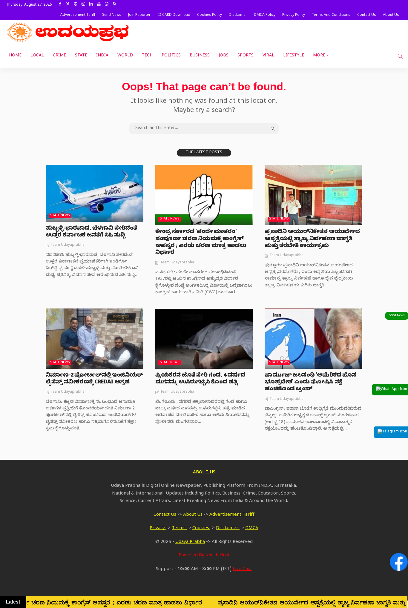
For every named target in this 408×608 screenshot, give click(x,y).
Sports (245, 56)
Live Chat (242, 569)
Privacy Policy (293, 15)
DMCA (251, 529)
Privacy (158, 529)
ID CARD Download (173, 15)
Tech (147, 56)
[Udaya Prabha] (68, 32)
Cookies (201, 529)
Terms (179, 529)
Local (37, 56)
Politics (171, 56)
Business (200, 56)
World (125, 56)
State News (60, 216)
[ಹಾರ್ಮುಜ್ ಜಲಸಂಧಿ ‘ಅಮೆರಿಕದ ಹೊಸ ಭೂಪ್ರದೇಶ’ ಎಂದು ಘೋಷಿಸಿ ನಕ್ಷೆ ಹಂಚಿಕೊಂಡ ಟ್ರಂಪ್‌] (313, 338)
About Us (391, 15)
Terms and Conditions (331, 15)
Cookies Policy (209, 15)
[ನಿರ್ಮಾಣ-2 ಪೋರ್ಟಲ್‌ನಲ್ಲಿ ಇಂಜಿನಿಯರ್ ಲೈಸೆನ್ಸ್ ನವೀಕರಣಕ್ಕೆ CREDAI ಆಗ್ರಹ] (94, 338)
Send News (111, 15)
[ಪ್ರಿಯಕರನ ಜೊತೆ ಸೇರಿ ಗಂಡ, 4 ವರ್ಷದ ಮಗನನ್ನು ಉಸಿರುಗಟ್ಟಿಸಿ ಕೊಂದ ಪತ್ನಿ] (204, 338)
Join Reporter (139, 15)
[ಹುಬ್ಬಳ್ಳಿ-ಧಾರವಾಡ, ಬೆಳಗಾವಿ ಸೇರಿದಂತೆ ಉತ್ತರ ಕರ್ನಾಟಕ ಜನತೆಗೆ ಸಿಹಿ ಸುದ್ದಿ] (94, 193)
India (102, 56)
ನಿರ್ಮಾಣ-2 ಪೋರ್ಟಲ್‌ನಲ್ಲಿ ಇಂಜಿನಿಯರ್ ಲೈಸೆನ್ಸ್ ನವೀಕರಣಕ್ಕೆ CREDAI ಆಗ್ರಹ (94, 379)
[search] (400, 56)
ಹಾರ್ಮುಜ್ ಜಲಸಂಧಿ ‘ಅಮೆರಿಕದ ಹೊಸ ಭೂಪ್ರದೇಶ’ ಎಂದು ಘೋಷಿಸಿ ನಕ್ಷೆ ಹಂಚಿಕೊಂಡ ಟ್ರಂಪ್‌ (310, 383)
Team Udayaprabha (67, 245)
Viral (268, 56)
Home (15, 56)
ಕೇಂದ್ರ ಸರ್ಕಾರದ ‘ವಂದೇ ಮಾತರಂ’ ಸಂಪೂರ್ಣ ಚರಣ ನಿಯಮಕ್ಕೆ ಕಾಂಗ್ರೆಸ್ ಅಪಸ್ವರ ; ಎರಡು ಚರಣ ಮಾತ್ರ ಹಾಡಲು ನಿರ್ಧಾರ (200, 242)
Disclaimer (238, 15)
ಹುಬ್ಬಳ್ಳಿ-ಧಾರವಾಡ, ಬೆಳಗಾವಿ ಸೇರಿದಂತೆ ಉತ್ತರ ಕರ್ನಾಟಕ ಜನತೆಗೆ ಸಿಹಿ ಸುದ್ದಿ (91, 232)
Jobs (223, 56)
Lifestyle (293, 56)
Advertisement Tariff (77, 15)
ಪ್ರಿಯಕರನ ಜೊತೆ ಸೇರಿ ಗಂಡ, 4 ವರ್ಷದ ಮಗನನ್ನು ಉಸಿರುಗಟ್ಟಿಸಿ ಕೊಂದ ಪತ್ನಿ (200, 379)
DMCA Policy (264, 15)
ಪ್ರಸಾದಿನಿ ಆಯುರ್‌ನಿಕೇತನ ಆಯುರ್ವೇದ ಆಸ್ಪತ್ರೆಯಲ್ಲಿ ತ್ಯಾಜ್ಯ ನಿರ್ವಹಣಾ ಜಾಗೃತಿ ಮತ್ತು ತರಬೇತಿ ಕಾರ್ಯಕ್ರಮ (312, 239)
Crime (59, 56)
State (81, 56)
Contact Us (366, 15)
